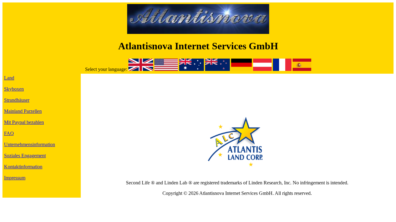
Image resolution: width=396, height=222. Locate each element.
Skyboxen (14, 89)
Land (9, 77)
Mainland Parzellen (23, 111)
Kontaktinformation (23, 166)
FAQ (9, 133)
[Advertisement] (237, 89)
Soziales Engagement (25, 155)
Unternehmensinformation (29, 144)
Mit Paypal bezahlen (24, 122)
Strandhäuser (16, 100)
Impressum (14, 177)
